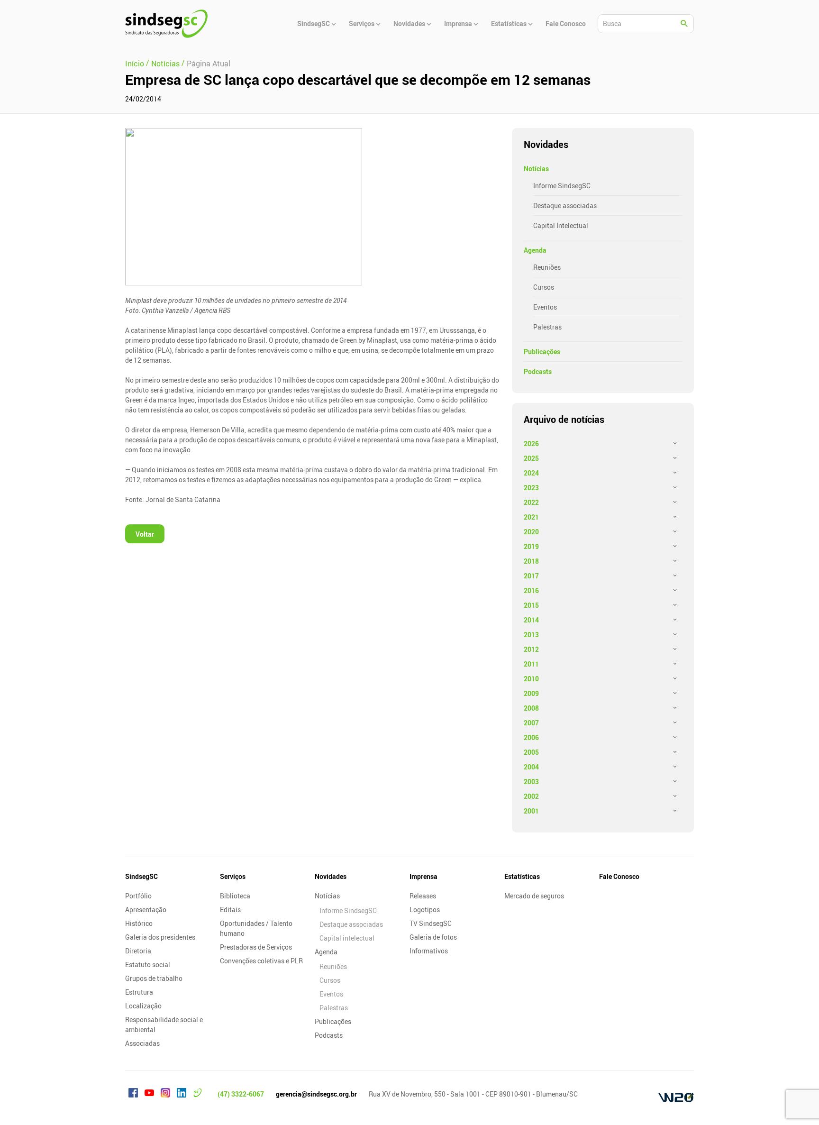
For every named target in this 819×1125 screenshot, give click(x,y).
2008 (531, 708)
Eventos (545, 306)
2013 (531, 634)
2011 (531, 663)
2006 (531, 737)
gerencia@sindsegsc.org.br (316, 1093)
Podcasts (538, 371)
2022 (531, 502)
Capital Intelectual (560, 225)
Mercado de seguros (534, 895)
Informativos (429, 950)
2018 (531, 561)
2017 (531, 575)
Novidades (330, 876)
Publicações (542, 351)
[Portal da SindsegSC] (197, 1094)
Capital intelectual (346, 937)
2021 (531, 516)
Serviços (233, 876)
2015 (531, 605)
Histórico (139, 923)
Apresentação (145, 909)
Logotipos (425, 909)
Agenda (535, 250)
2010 (531, 678)
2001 (531, 810)
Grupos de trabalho (153, 978)
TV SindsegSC (431, 923)
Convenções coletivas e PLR (261, 960)
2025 (531, 458)
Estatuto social (147, 964)
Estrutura (139, 992)
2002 (531, 796)
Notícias (536, 168)
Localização (143, 1005)
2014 (531, 619)
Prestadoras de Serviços (256, 946)
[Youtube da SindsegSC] (149, 1094)
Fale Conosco (619, 876)
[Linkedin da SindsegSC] (181, 1094)
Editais (230, 909)
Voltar (145, 534)
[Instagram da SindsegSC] (165, 1094)
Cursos (543, 287)
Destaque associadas (565, 205)
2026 (531, 443)
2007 (531, 722)
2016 (531, 590)
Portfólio (138, 895)
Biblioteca (235, 895)
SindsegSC (141, 876)
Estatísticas (522, 876)
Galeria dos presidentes (160, 937)
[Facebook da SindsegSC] (133, 1094)
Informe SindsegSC (562, 185)
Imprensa (423, 876)
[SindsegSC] (166, 23)
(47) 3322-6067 (241, 1093)
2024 (531, 472)
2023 (531, 487)
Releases (423, 895)
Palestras (547, 326)
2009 (531, 693)
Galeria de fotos (433, 937)
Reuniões (547, 267)
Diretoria (138, 950)
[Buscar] (684, 23)
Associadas (142, 1043)
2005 (531, 752)
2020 (531, 531)
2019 (531, 546)
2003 (531, 781)
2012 (531, 649)
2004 (531, 766)
